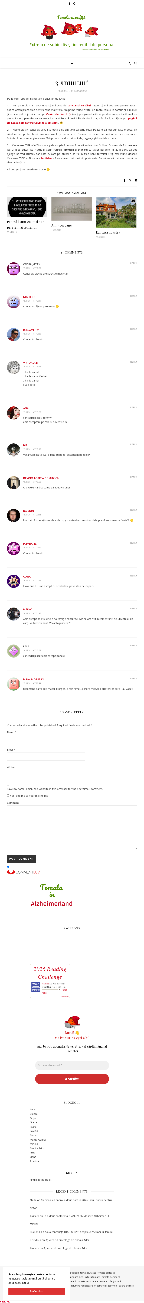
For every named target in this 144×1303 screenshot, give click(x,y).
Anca (32, 1109)
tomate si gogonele (107, 1285)
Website (12, 767)
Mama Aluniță (38, 1139)
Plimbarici (30, 543)
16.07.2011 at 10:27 (32, 650)
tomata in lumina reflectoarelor (79, 1285)
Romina (34, 1161)
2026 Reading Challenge (50, 972)
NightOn (29, 297)
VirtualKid (30, 362)
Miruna (34, 1144)
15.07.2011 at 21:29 (32, 547)
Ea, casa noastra (108, 232)
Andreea (45, 983)
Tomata (34, 1216)
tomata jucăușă (88, 1272)
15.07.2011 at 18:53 (32, 482)
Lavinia (34, 1131)
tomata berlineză (111, 1276)
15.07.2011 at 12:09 (32, 300)
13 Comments (79, 90)
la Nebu (46, 158)
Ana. (26, 408)
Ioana (33, 1126)
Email (11, 749)
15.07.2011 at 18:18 (32, 449)
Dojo (33, 1118)
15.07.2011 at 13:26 (32, 366)
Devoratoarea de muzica (41, 478)
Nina (32, 1152)
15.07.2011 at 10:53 (32, 268)
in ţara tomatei (92, 1276)
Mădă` (27, 609)
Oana (27, 576)
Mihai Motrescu (34, 679)
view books (65, 996)
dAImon (28, 510)
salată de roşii (126, 1285)
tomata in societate (88, 1281)
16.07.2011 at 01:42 (32, 613)
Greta (33, 1122)
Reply (133, 263)
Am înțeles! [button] (36, 1291)
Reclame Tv (31, 330)
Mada (33, 1135)
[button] (30, 1283)
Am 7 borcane (61, 225)
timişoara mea (75, 1276)
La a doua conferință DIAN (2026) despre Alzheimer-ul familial (76, 1232)
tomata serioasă (106, 1272)
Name (11, 732)
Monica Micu (37, 1148)
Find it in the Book (40, 1179)
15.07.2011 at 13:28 (32, 412)
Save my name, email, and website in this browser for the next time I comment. (55, 789)
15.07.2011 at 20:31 (32, 514)
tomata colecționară (110, 1281)
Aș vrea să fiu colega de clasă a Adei (67, 1240)
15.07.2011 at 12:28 (32, 333)
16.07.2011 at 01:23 (32, 580)
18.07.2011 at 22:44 (32, 683)
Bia (25, 445)
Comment (13, 802)
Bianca (34, 1113)
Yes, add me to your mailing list (28, 795)
